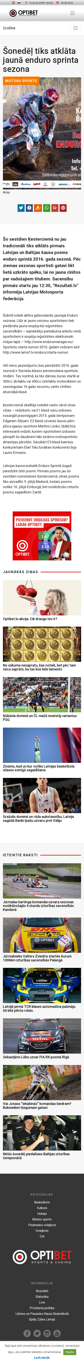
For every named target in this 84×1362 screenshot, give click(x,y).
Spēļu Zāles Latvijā (42, 1319)
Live (42, 1302)
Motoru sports (42, 1219)
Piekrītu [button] (70, 1352)
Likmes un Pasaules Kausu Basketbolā (42, 1314)
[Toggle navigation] (72, 13)
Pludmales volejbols (42, 1225)
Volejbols (42, 1231)
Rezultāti (42, 1291)
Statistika (42, 1297)
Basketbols (42, 1202)
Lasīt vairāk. (42, 1357)
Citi (42, 1236)
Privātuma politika (42, 1308)
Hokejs (42, 1214)
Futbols (42, 1208)
